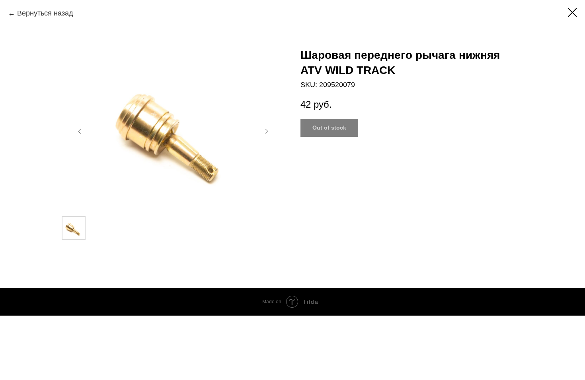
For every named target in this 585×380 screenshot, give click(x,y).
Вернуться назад (45, 13)
